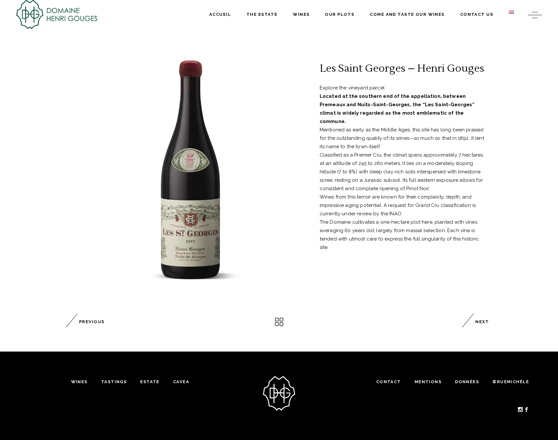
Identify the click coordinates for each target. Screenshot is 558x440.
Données (467, 381)
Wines (79, 381)
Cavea (181, 381)
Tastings (114, 381)
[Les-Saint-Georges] (189, 171)
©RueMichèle (510, 381)
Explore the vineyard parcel (352, 88)
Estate (150, 381)
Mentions (428, 381)
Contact (388, 381)
